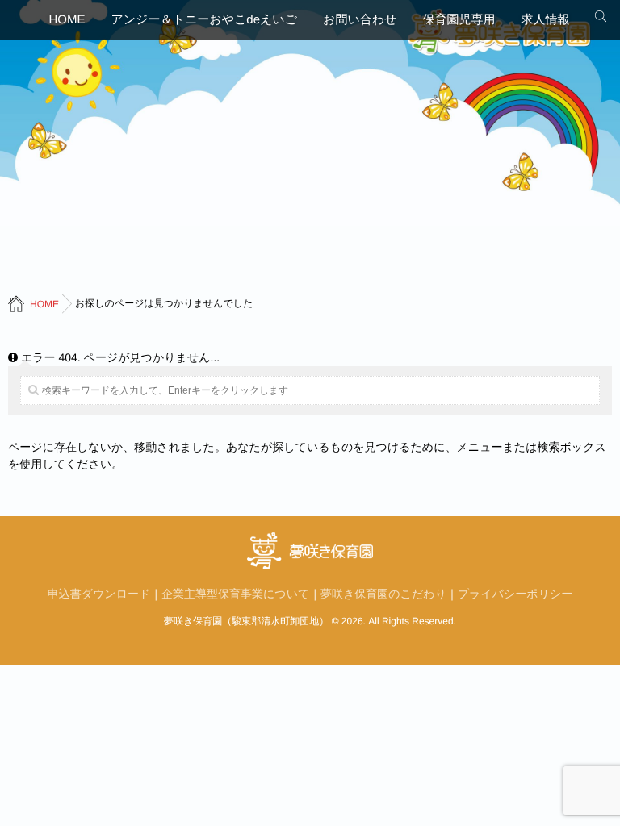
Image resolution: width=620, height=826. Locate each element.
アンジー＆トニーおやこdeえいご (204, 20)
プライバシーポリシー (515, 593)
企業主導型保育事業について (235, 593)
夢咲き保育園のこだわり (383, 593)
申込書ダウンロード (99, 593)
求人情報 (545, 20)
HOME (67, 20)
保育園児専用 (458, 20)
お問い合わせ (359, 20)
